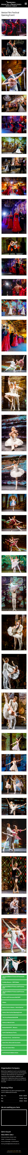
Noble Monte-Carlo (11, 1150)
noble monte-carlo (17, 1152)
